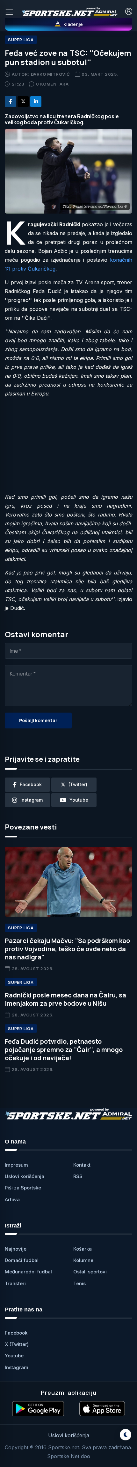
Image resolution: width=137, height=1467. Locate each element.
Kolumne (83, 1260)
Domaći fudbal (22, 1260)
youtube (78, 800)
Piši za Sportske (23, 1188)
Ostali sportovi (90, 1272)
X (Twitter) (17, 1344)
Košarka (82, 1249)
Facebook (16, 1333)
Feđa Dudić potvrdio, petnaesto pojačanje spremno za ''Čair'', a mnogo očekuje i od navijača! (64, 1049)
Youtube (14, 1356)
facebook (31, 784)
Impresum (16, 1165)
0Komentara (52, 83)
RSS (78, 1176)
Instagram (16, 1367)
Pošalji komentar (38, 720)
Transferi (15, 1283)
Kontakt (81, 1165)
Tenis (79, 1283)
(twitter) (77, 784)
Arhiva (12, 1199)
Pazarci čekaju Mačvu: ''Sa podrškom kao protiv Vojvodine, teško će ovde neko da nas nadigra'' (67, 948)
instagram (31, 800)
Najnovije (15, 1249)
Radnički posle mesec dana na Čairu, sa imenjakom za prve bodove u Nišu (65, 999)
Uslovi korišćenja (24, 1176)
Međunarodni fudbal (28, 1272)
